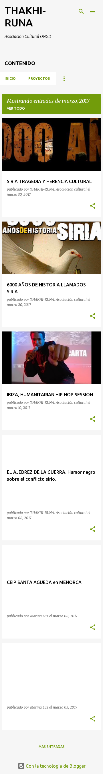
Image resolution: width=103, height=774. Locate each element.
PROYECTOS (39, 78)
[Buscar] (81, 11)
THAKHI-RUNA (25, 16)
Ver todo (16, 108)
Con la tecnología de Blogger (55, 766)
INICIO (10, 78)
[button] (92, 206)
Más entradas (52, 746)
